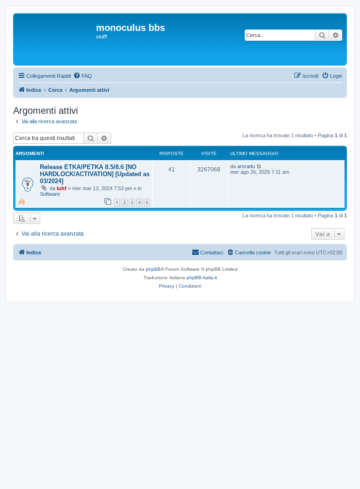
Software (50, 194)
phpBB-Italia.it (202, 277)
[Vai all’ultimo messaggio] (259, 166)
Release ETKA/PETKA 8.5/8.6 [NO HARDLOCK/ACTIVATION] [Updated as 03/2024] (95, 174)
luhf (62, 188)
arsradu (246, 166)
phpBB (153, 269)
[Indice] (55, 39)
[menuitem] (82, 76)
